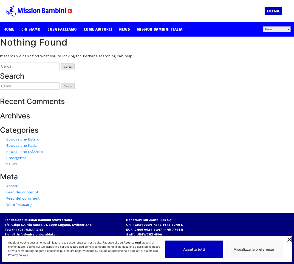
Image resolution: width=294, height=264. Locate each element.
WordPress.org (19, 204)
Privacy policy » (18, 255)
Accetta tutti (194, 249)
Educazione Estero (22, 139)
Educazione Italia (21, 145)
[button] (289, 239)
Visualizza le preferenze (254, 249)
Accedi (12, 186)
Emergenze (16, 158)
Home (8, 29)
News (124, 29)
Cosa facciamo (62, 29)
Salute (12, 164)
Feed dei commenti (23, 198)
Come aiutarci (98, 29)
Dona (273, 11)
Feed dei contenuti (22, 192)
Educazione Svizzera (24, 151)
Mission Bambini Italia (159, 29)
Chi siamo (31, 29)
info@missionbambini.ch (37, 234)
